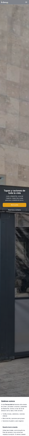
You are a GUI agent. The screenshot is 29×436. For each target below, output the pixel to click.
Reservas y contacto (14, 210)
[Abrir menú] (26, 2)
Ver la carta (14, 205)
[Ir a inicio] (4, 2)
